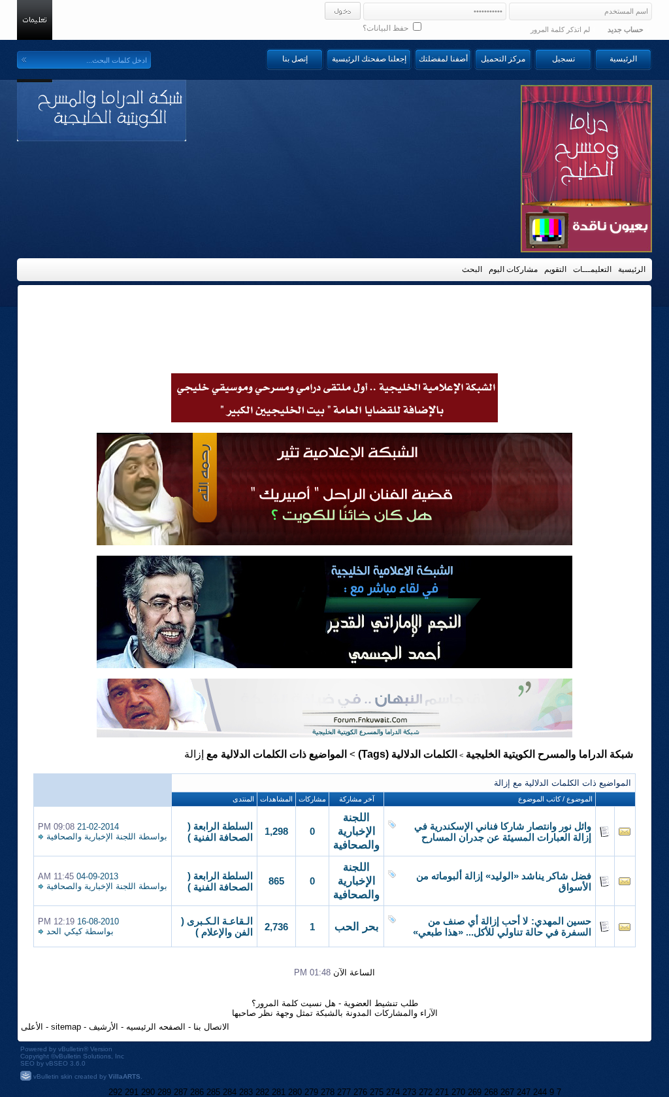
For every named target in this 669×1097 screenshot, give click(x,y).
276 (360, 1092)
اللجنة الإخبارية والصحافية (356, 831)
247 (523, 1092)
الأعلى (32, 1027)
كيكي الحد (64, 931)
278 (327, 1092)
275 (376, 1092)
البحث (472, 269)
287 (181, 1092)
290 (148, 1092)
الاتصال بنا (211, 1027)
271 (442, 1092)
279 (311, 1092)
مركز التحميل (503, 58)
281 (279, 1092)
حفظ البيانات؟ (386, 28)
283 (246, 1092)
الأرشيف (103, 1027)
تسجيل (563, 58)
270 (458, 1092)
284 (230, 1092)
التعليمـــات (592, 269)
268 (491, 1092)
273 (409, 1092)
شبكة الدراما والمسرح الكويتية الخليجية (549, 754)
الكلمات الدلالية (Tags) (407, 754)
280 (295, 1092)
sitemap (66, 1027)
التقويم (555, 269)
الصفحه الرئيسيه (156, 1027)
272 (425, 1092)
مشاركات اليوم (513, 269)
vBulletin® (73, 1049)
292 (115, 1092)
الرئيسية (623, 58)
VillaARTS (124, 1076)
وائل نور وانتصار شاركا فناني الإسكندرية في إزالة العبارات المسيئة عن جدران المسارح (502, 832)
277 (344, 1092)
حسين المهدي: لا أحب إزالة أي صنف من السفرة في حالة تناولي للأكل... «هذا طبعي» (502, 926)
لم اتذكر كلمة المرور (560, 29)
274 (393, 1092)
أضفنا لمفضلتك (443, 58)
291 (132, 1092)
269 (474, 1092)
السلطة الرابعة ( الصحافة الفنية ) (220, 832)
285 (213, 1092)
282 (262, 1092)
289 (164, 1092)
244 (540, 1092)
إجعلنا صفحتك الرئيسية (369, 58)
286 (197, 1092)
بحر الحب (356, 926)
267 (507, 1092)
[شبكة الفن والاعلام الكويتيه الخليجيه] (334, 542)
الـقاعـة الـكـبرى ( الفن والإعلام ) (217, 926)
